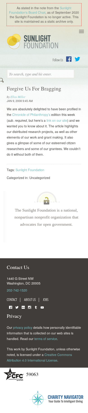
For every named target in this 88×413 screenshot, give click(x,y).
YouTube (42, 307)
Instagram (29, 307)
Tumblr (35, 307)
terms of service (45, 338)
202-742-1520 (17, 290)
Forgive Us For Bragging (34, 88)
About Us (30, 299)
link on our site (56, 120)
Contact (12, 299)
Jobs (46, 299)
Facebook (69, 59)
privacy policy (22, 327)
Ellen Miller (17, 97)
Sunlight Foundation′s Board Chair (40, 10)
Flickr (23, 307)
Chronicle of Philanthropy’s (31, 114)
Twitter (77, 59)
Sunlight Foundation (33, 42)
